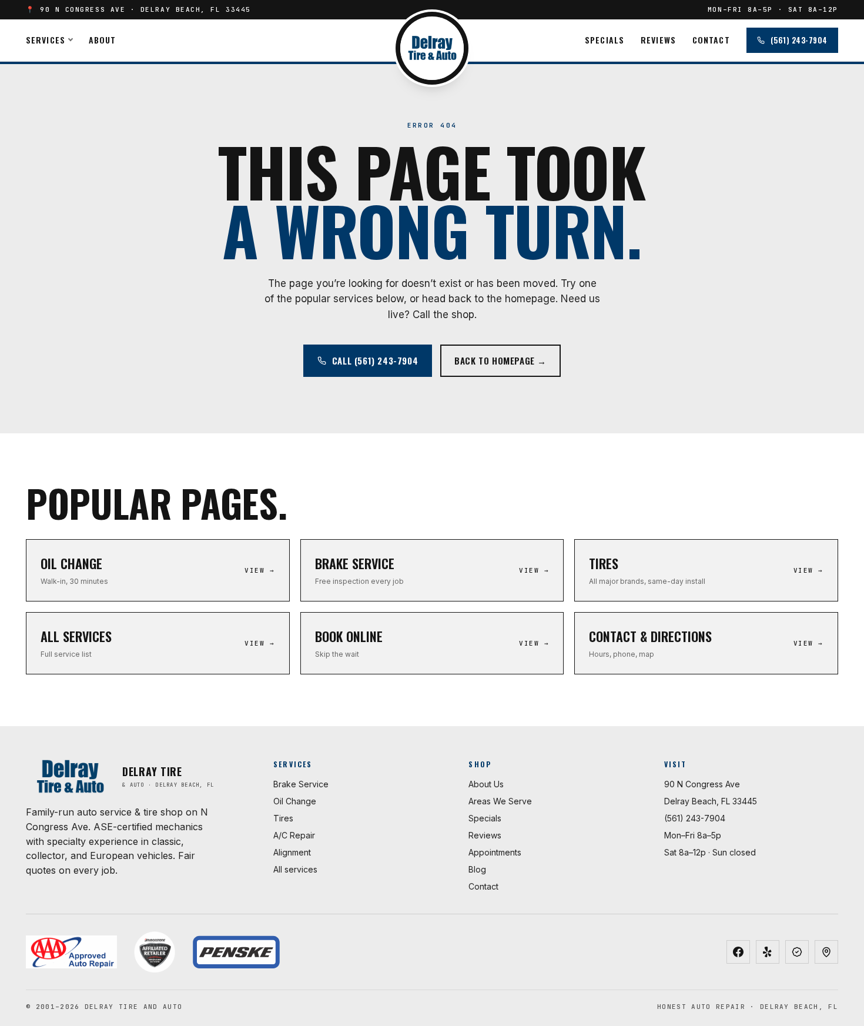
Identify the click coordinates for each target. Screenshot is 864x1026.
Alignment (292, 852)
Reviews (658, 40)
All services (295, 869)
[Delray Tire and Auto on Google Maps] (826, 952)
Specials (604, 40)
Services (45, 40)
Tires (283, 818)
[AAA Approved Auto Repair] (71, 951)
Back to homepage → (500, 360)
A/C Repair (294, 835)
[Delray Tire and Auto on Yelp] (767, 952)
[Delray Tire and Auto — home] (432, 48)
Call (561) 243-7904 (375, 360)
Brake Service (301, 784)
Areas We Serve (500, 801)
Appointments (494, 852)
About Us (486, 784)
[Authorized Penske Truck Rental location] (236, 951)
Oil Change (294, 801)
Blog (477, 869)
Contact (711, 40)
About (102, 40)
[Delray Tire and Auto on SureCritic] (797, 952)
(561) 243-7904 (799, 40)
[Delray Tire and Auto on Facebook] (738, 952)
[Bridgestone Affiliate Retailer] (154, 952)
